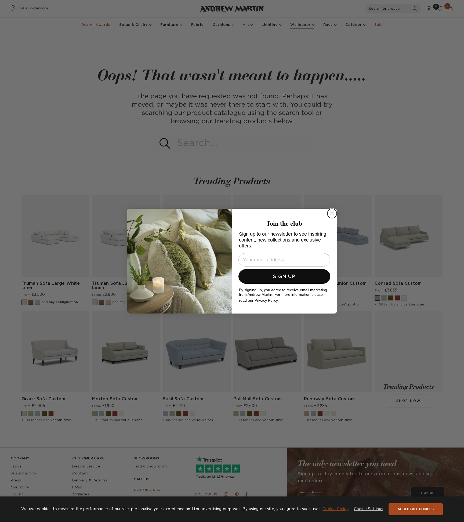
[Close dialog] (332, 213)
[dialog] (232, 509)
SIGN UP (284, 276)
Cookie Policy (335, 509)
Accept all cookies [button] (416, 509)
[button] (368, 509)
